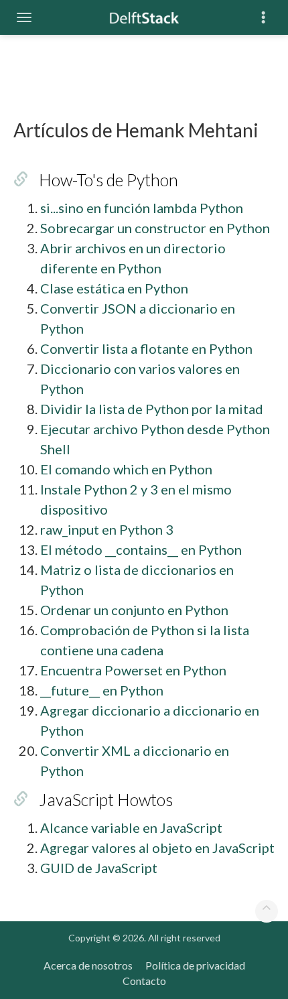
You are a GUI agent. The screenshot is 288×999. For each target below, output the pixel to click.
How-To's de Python (108, 180)
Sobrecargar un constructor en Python (155, 228)
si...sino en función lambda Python (141, 208)
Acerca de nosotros (88, 965)
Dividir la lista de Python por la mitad (151, 409)
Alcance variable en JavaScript (131, 827)
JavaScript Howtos (106, 799)
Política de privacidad (195, 965)
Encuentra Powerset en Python (133, 670)
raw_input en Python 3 (106, 529)
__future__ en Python (101, 690)
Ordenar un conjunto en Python (134, 610)
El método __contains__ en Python (141, 549)
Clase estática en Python (114, 288)
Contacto (144, 980)
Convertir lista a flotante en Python (146, 348)
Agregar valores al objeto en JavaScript (157, 848)
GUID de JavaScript (98, 868)
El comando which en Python (126, 469)
